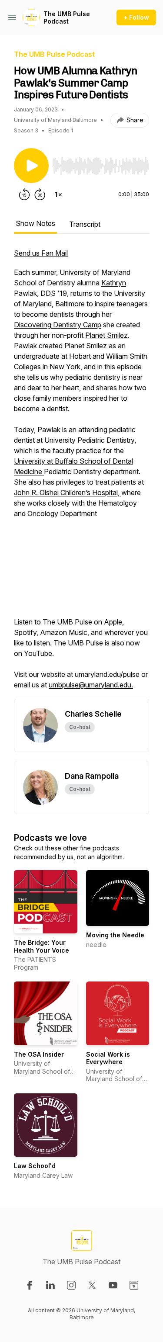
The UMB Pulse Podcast (66, 17)
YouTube (38, 653)
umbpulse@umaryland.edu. (91, 684)
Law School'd (35, 1165)
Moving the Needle (115, 935)
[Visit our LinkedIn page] (50, 1285)
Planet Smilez (106, 335)
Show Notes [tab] (35, 223)
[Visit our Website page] (134, 1285)
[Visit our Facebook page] (29, 1285)
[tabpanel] (81, 473)
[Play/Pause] (31, 165)
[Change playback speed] (58, 194)
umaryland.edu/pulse (108, 674)
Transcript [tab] (84, 224)
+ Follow (136, 17)
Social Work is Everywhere (108, 1058)
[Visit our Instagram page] (71, 1285)
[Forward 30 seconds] (40, 194)
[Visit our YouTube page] (113, 1285)
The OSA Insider (39, 1054)
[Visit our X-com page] (92, 1285)
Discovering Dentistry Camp (57, 324)
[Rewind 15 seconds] (24, 194)
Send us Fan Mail (41, 253)
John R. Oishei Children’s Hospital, (67, 492)
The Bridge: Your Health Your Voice (41, 946)
